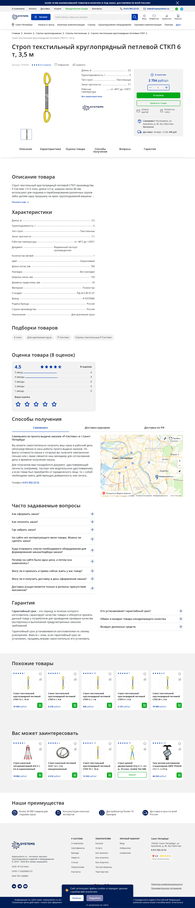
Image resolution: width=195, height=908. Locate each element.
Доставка (45, 8)
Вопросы (125, 149)
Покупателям (77, 867)
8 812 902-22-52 (31, 482)
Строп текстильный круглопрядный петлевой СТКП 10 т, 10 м (96, 766)
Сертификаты (78, 848)
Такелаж (168, 24)
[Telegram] (20, 886)
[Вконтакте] (14, 886)
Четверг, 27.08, (160, 132)
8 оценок (46, 64)
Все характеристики (92, 96)
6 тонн (17, 337)
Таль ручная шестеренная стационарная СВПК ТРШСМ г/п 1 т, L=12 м (167, 766)
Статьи (74, 862)
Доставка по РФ (154, 427)
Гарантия (150, 149)
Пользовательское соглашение (166, 888)
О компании (18, 8)
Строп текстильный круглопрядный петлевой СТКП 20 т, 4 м (166, 696)
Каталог (99, 843)
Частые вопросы (104, 867)
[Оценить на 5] (54, 404)
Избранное (125, 848)
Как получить (102, 862)
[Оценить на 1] (18, 404)
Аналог (132, 774)
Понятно (76, 898)
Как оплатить (102, 857)
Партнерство (102, 871)
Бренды (75, 853)
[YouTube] (25, 886)
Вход (122, 843)
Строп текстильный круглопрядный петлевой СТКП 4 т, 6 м (131, 696)
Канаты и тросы (46, 24)
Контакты (97, 8)
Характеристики (50, 149)
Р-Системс (63, 337)
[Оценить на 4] (45, 404)
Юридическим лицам (76, 8)
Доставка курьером (97, 427)
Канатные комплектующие (71, 24)
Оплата (32, 8)
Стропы (91, 24)
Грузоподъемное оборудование (114, 24)
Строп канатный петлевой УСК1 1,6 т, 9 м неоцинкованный (62, 766)
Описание (25, 149)
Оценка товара (75, 149)
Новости (75, 857)
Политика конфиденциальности (167, 884)
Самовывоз (40, 427)
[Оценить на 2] (27, 404)
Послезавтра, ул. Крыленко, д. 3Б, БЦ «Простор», (158, 124)
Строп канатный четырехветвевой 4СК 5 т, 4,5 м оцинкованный (26, 766)
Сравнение (125, 853)
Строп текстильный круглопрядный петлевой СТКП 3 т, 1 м (96, 696)
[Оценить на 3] (36, 404)
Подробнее (94, 898)
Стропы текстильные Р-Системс (93, 337)
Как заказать (102, 853)
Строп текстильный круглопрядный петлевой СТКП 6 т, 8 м (61, 696)
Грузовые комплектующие (148, 24)
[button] (158, 95)
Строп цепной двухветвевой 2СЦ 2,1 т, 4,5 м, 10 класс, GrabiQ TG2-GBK (132, 766)
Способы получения (100, 150)
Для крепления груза (39, 337)
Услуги (57, 8)
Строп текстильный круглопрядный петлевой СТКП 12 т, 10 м (27, 696)
